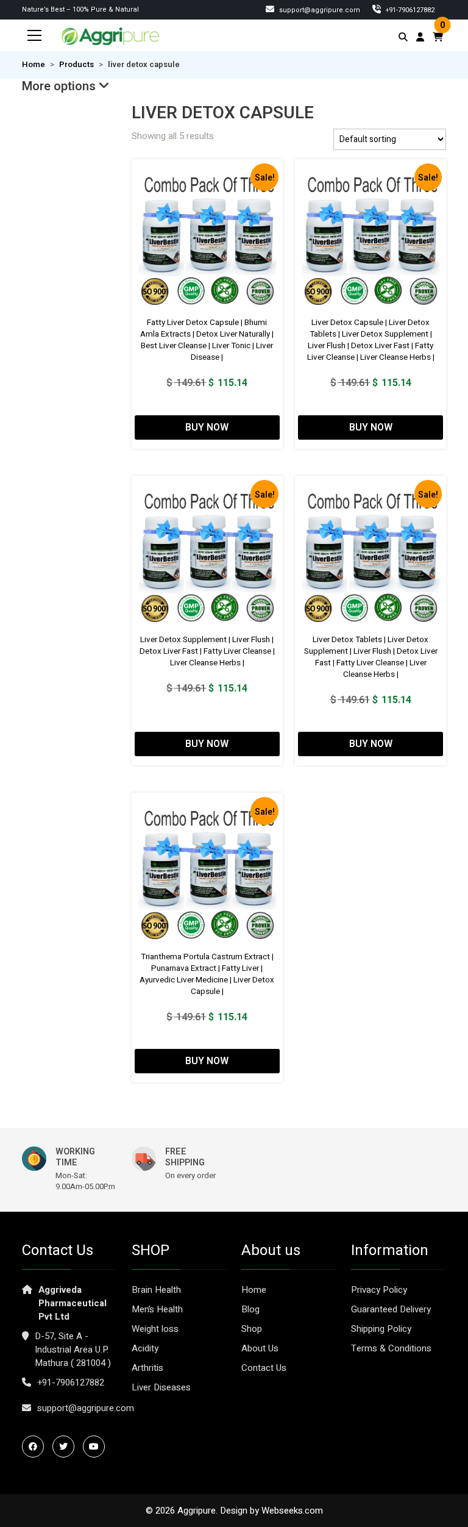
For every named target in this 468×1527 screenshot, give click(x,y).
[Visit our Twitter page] (66, 1446)
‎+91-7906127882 (409, 10)
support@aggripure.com (318, 10)
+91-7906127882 (70, 1382)
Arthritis (147, 1368)
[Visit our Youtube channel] (97, 1446)
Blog (250, 1309)
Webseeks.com (292, 1510)
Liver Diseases (161, 1387)
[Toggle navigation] (35, 35)
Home (33, 65)
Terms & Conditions (391, 1348)
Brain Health (156, 1289)
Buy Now (207, 427)
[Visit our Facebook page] (36, 1446)
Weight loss (155, 1329)
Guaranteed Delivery (391, 1309)
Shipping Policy (381, 1329)
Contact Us (263, 1368)
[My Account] (420, 37)
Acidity (145, 1348)
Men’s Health (157, 1309)
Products (76, 65)
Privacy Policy (379, 1289)
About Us (259, 1348)
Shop (251, 1329)
